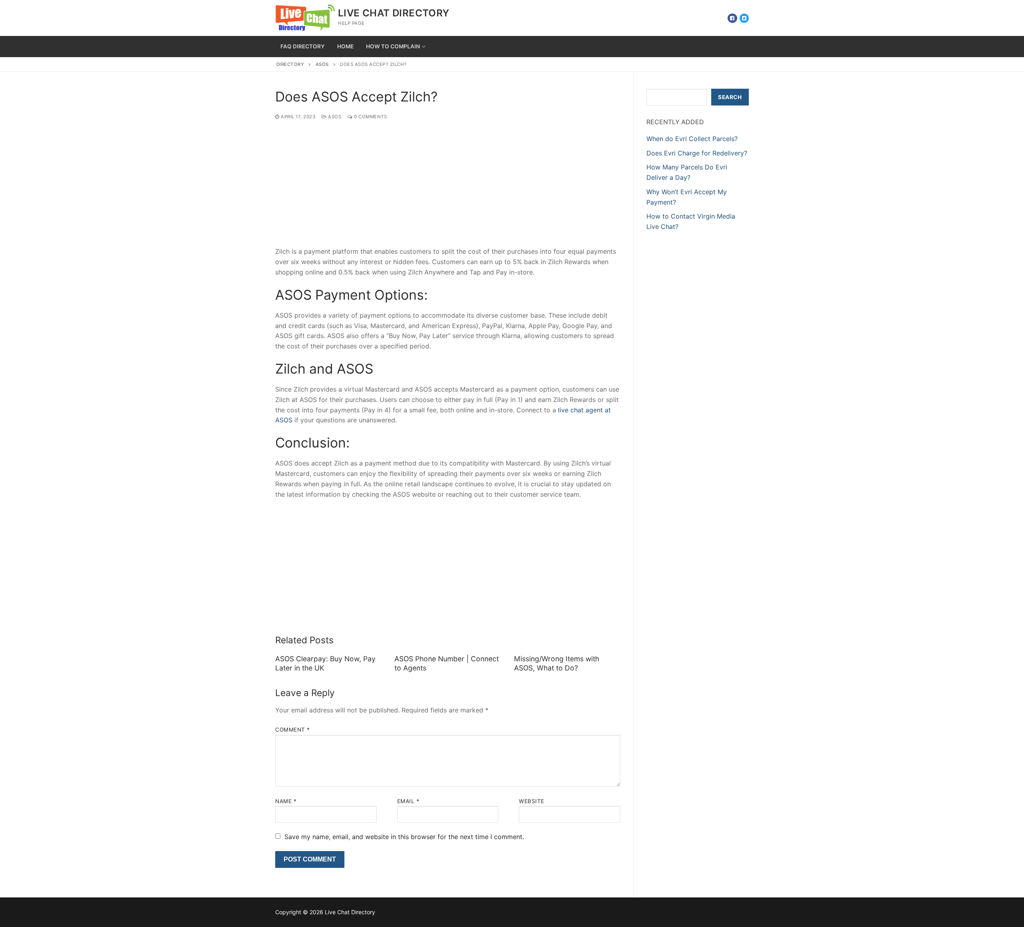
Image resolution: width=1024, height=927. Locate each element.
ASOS (322, 64)
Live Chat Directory (394, 13)
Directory (290, 64)
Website (531, 801)
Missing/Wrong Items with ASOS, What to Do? (556, 663)
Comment (292, 729)
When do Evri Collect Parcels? (692, 139)
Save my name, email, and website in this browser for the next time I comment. (404, 837)
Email (408, 801)
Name (285, 801)
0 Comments (370, 116)
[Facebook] (732, 18)
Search (730, 97)
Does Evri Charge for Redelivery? (696, 153)
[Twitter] (744, 18)
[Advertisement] (447, 187)
